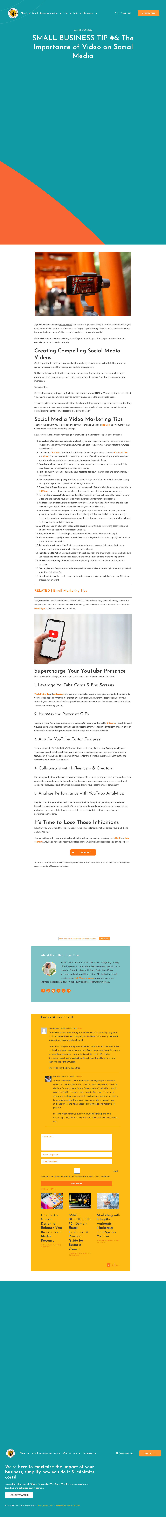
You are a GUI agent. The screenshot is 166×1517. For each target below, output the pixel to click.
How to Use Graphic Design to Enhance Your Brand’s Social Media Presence (51, 1228)
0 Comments (45, 1247)
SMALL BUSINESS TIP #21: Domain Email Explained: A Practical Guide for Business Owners (80, 1232)
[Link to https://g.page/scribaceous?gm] (53, 991)
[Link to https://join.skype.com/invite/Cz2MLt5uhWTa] (58, 991)
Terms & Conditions (56, 1506)
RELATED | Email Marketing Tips (60, 590)
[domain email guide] (80, 1193)
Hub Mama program (84, 978)
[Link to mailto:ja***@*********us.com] (69, 991)
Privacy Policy (43, 1506)
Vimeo (46, 456)
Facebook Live (121, 452)
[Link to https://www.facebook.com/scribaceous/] (43, 991)
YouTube (56, 452)
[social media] (52, 1193)
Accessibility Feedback (72, 1506)
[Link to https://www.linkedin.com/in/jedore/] (48, 991)
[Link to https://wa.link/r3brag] (63, 991)
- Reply (79, 1028)
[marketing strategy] (108, 1193)
